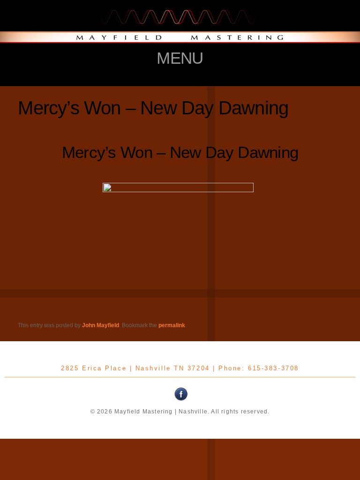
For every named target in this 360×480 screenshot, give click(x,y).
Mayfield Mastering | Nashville (180, 25)
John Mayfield (100, 325)
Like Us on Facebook (181, 394)
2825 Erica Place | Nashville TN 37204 (135, 368)
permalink (171, 325)
